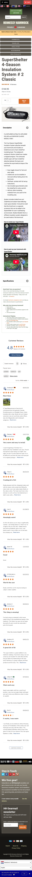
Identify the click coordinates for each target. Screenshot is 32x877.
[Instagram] (17, 774)
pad (19, 371)
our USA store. (21, 325)
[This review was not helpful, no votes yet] (27, 427)
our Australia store (13, 320)
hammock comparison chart (15, 300)
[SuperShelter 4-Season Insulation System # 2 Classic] (16, 114)
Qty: (5, 100)
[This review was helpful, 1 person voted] (23, 502)
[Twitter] (3, 774)
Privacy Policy (16, 848)
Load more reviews (16, 748)
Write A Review (16, 355)
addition (6, 376)
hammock (13, 371)
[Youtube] (13, 774)
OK (24, 873)
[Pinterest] (10, 774)
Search (24, 17)
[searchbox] (9, 363)
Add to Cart (24, 101)
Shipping (23, 846)
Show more (13, 376)
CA (10, 6)
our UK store (22, 324)
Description (7, 128)
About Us (15, 846)
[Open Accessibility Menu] (28, 438)
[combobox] (22, 380)
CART (28, 2)
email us (12, 296)
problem (6, 371)
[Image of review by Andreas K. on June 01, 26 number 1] (6, 402)
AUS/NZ (28, 6)
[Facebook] (6, 774)
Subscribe (23, 827)
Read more (13, 420)
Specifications (8, 281)
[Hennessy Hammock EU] (16, 23)
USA (4, 6)
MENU (6, 2)
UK (21, 6)
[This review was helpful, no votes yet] (23, 427)
